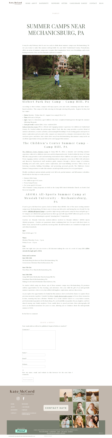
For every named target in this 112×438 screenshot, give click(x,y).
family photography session (63, 296)
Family (56, 13)
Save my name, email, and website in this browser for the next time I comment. (47, 373)
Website (24, 364)
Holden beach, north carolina (56, 433)
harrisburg (52, 431)
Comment (26, 329)
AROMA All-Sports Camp (36, 211)
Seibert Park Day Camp (30, 127)
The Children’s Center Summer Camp (35, 152)
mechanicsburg (43, 431)
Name (24, 352)
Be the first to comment (30, 314)
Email (24, 358)
